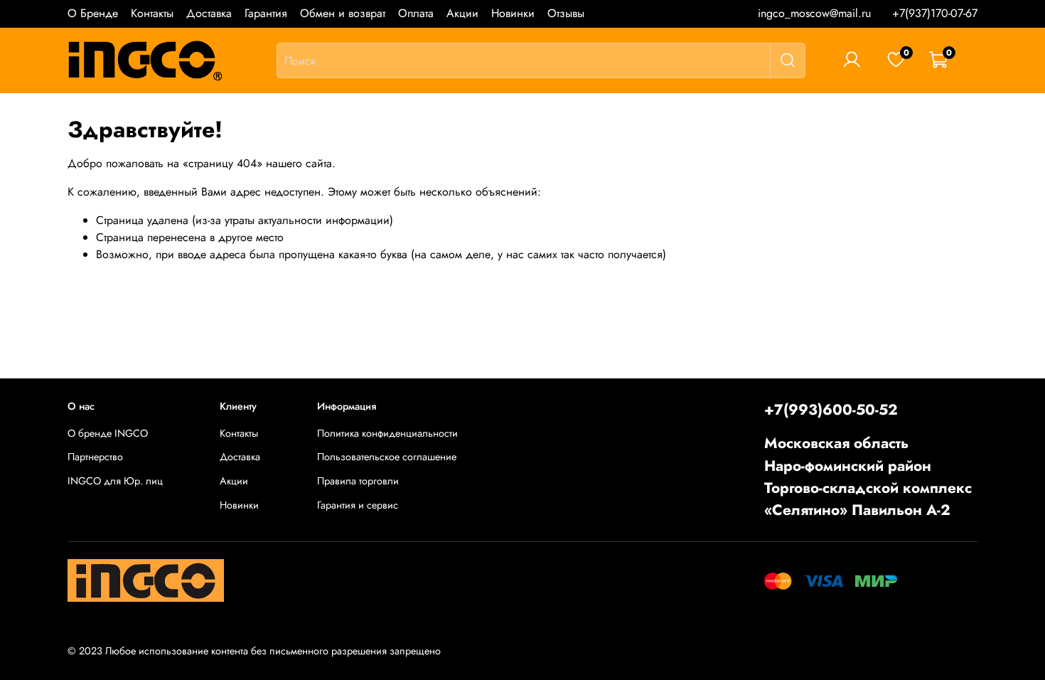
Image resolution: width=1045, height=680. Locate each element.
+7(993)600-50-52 (831, 409)
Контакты (152, 13)
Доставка (209, 13)
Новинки (513, 13)
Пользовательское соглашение (386, 457)
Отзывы (565, 13)
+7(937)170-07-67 (934, 13)
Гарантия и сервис (357, 505)
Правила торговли (358, 481)
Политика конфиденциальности (387, 433)
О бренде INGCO (108, 433)
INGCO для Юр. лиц (115, 481)
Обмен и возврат (342, 13)
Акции (462, 13)
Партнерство (95, 457)
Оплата (416, 13)
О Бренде (93, 13)
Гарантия (266, 13)
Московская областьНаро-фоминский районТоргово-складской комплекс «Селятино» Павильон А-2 (868, 476)
